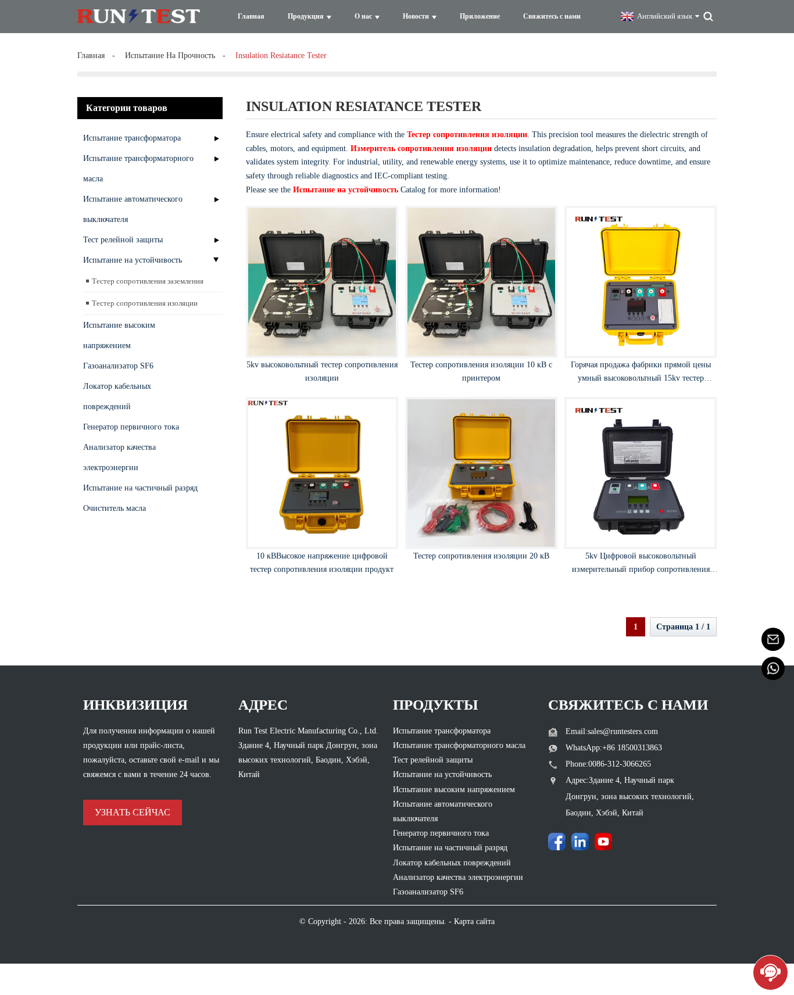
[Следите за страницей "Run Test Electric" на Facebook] (557, 841)
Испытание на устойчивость (132, 260)
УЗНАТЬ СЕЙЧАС (132, 812)
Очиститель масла (114, 508)
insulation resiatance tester (281, 55)
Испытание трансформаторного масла (138, 168)
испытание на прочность (170, 55)
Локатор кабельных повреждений (117, 396)
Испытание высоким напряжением (119, 335)
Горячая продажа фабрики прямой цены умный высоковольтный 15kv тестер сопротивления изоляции (641, 378)
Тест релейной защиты (123, 239)
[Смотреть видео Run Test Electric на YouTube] (603, 841)
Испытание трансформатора (132, 138)
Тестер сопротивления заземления (147, 281)
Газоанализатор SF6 (118, 366)
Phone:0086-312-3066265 (608, 764)
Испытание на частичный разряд (140, 488)
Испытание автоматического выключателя (133, 209)
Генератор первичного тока (131, 427)
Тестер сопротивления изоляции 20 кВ (481, 556)
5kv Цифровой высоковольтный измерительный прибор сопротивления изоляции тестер (641, 570)
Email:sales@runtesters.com (612, 731)
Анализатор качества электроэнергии (119, 457)
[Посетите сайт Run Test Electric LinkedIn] (580, 841)
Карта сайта (474, 921)
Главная (91, 55)
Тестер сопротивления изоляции (145, 303)
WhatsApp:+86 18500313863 (614, 747)
